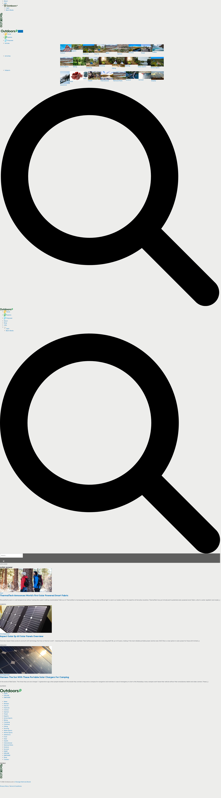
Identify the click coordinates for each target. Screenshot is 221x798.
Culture (62, 53)
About (6, 1)
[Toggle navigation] (20, 31)
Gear (85, 78)
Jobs (5, 3)
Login (7, 8)
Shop (5, 323)
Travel (143, 53)
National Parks (117, 80)
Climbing (102, 66)
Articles (7, 43)
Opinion (119, 54)
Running (127, 66)
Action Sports (64, 66)
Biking (75, 66)
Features (85, 54)
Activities (8, 56)
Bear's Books (10, 10)
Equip (9, 34)
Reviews (131, 52)
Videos (154, 52)
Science (128, 80)
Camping (89, 67)
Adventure (63, 85)
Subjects (7, 70)
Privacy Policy (4, 786)
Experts (74, 51)
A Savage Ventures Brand (23, 782)
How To (96, 54)
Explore (9, 37)
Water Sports (142, 66)
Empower (10, 40)
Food (71, 81)
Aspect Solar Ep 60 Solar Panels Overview (21, 636)
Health (90, 80)
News (107, 53)
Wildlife (153, 81)
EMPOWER (7, 697)
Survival (141, 80)
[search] (11, 555)
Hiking (114, 68)
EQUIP (6, 693)
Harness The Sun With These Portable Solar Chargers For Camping (34, 677)
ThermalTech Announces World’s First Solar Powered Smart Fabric (34, 595)
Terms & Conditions (16, 786)
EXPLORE (6, 695)
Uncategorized (4, 634)
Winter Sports (155, 67)
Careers (6, 759)
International (105, 80)
